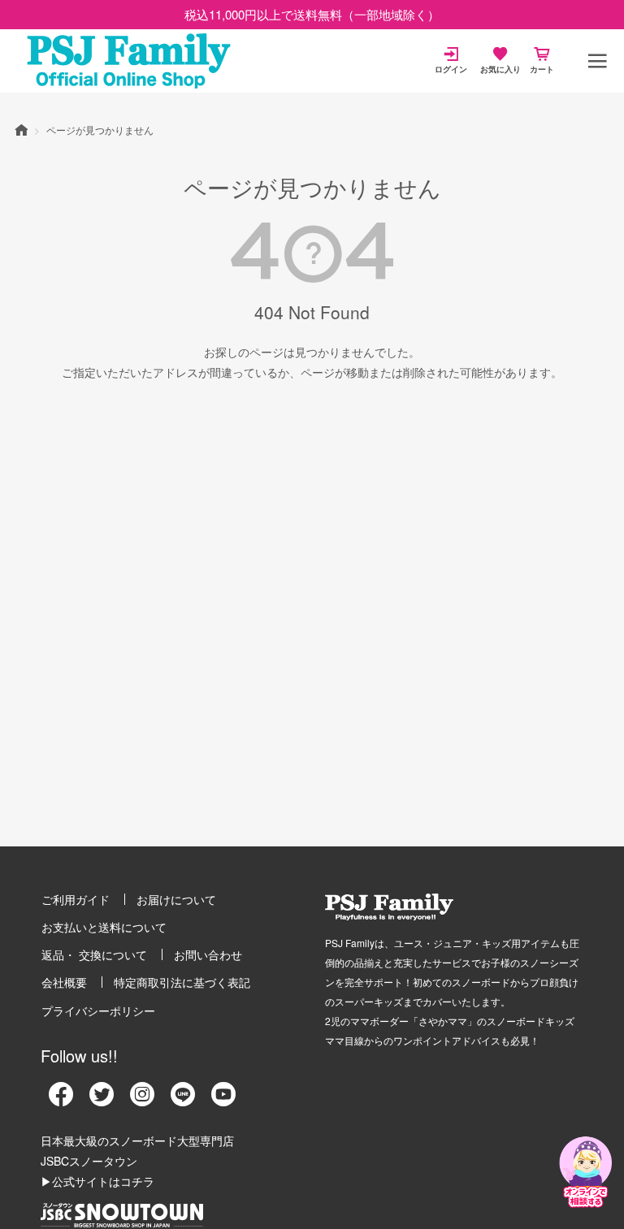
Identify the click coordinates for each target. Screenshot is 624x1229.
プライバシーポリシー (98, 1010)
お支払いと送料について (104, 927)
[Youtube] (223, 1100)
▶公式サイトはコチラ (97, 1181)
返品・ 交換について (94, 954)
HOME (21, 129)
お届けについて (176, 899)
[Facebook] (61, 1100)
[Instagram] (142, 1100)
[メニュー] (597, 60)
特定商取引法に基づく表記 (182, 982)
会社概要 (64, 982)
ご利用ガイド (75, 899)
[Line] (183, 1100)
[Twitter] (101, 1100)
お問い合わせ (208, 954)
